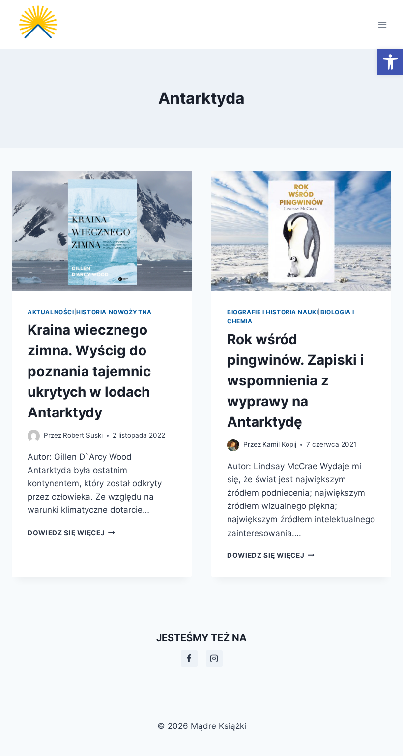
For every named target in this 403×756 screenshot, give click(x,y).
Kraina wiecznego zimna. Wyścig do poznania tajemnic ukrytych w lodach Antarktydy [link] (89, 371)
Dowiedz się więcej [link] (71, 532)
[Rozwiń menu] (382, 24)
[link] (390, 62)
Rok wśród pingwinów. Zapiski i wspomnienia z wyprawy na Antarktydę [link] (295, 380)
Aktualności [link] (51, 311)
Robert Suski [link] (83, 435)
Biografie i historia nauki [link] (272, 311)
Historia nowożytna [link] (114, 311)
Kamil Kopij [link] (279, 444)
